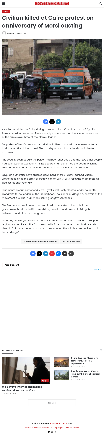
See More (52, 403)
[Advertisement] (52, 305)
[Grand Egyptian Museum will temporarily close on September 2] (61, 362)
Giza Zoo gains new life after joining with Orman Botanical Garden (85, 374)
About (27, 427)
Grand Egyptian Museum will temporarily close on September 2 (85, 361)
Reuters (10, 33)
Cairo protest (72, 241)
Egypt (6, 11)
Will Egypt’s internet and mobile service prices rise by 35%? (22, 388)
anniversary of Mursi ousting (41, 241)
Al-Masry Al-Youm (58, 423)
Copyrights (58, 427)
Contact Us (47, 427)
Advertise (36, 427)
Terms (76, 427)
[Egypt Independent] (52, 3)
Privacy (68, 427)
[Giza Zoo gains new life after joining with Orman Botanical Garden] (61, 375)
